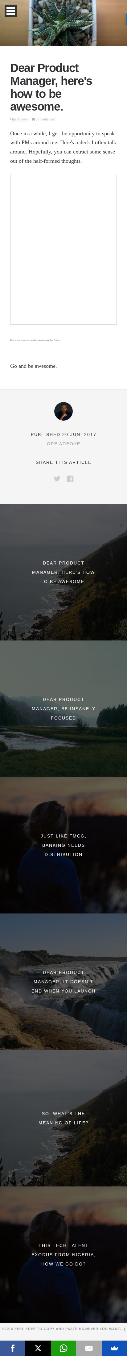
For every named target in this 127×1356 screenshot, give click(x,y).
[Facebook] (12, 1348)
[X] (38, 1348)
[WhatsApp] (63, 1348)
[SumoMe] (114, 1348)
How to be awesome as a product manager (27, 340)
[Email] (88, 1348)
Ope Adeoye (19, 119)
